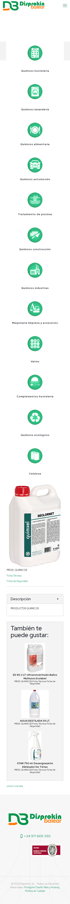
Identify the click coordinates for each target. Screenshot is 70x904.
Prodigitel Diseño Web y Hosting (41, 887)
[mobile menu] (65, 5)
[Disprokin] (24, 5)
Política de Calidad (35, 891)
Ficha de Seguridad (17, 581)
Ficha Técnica (14, 575)
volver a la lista (15, 786)
